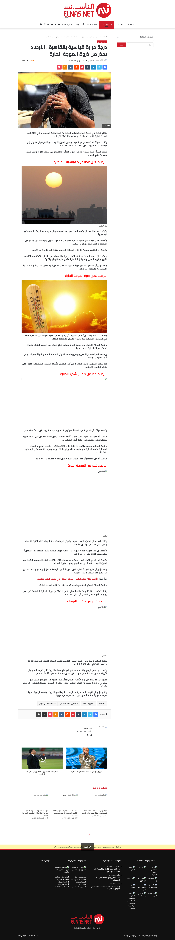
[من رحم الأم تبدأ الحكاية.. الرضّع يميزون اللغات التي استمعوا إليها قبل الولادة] (35, 801)
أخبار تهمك (80, 24)
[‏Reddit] (76, 67)
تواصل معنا (45, 860)
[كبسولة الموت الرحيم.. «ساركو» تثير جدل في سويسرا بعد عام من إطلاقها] (152, 886)
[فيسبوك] (104, 67)
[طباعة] (38, 714)
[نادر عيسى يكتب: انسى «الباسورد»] (130, 880)
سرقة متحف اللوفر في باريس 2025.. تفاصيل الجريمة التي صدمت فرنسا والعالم (65, 813)
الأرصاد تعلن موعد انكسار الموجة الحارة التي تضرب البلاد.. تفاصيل (67, 579)
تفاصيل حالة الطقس (68, 703)
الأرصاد (101, 703)
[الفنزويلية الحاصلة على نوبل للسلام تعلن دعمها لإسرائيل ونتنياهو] (130, 901)
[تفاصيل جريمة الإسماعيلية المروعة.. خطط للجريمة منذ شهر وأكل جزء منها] (141, 887)
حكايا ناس (120, 24)
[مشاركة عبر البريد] (44, 714)
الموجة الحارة (87, 703)
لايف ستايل (92, 24)
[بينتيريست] (82, 67)
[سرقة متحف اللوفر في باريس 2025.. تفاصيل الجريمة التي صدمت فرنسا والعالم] (64, 801)
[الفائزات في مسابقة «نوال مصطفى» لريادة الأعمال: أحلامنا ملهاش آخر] (61, 870)
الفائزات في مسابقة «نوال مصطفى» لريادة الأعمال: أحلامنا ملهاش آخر (62, 880)
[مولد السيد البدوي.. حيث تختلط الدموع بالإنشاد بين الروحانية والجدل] (152, 895)
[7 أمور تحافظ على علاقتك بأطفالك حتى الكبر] (141, 869)
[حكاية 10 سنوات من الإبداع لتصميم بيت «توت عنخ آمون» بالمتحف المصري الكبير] (141, 880)
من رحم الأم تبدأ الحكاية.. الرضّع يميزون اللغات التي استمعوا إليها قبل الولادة (35, 813)
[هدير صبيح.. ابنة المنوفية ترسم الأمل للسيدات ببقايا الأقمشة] (78, 870)
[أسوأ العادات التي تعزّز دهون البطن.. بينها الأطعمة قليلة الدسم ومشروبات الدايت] (130, 869)
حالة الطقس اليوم (47, 703)
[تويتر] (99, 67)
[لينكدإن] (93, 67)
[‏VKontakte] (70, 67)
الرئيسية (131, 24)
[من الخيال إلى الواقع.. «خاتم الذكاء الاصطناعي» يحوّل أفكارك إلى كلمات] (94, 801)
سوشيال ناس (107, 24)
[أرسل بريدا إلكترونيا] (86, 60)
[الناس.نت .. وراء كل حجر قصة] (87, 10)
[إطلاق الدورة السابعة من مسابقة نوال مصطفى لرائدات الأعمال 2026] (152, 871)
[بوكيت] (59, 67)
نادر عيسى (91, 60)
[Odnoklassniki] (64, 67)
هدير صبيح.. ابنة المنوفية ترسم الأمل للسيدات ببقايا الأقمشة (78, 880)
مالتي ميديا (68, 24)
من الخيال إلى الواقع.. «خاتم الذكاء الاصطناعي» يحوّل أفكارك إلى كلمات (94, 812)
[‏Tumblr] (87, 67)
